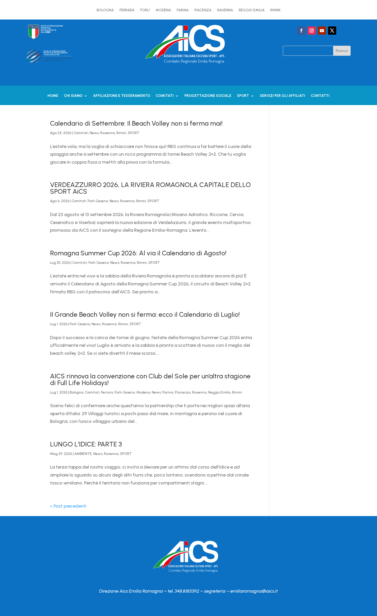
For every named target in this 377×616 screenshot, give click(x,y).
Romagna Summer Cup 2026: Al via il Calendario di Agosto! (138, 253)
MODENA (163, 10)
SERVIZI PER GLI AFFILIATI (282, 96)
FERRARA (127, 10)
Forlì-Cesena (98, 201)
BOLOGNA (105, 10)
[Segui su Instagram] (311, 30)
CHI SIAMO (73, 96)
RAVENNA (225, 10)
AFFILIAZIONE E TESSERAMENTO (121, 96)
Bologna (76, 392)
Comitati (165, 96)
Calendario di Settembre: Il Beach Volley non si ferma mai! (136, 123)
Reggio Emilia (219, 392)
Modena (143, 392)
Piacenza (183, 392)
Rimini (121, 133)
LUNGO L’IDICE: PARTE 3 (86, 444)
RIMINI (275, 10)
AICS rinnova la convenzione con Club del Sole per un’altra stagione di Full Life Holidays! (150, 379)
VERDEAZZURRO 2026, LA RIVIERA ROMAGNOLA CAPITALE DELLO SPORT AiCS (150, 188)
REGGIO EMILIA (252, 10)
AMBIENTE (83, 454)
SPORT (134, 133)
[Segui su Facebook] (301, 30)
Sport (243, 96)
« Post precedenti (68, 506)
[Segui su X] (332, 30)
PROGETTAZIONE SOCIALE (207, 96)
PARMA (183, 10)
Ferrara (107, 392)
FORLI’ (145, 10)
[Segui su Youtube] (322, 30)
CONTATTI (320, 96)
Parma (167, 392)
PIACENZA (203, 10)
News (94, 133)
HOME (52, 96)
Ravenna (107, 133)
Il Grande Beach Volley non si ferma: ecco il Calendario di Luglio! (145, 314)
